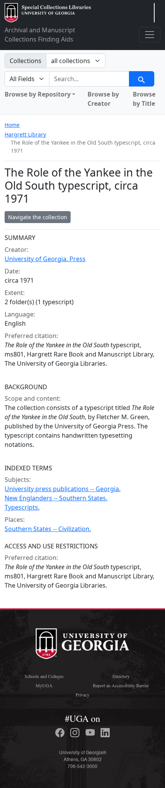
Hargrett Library (25, 134)
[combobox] (89, 79)
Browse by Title (144, 99)
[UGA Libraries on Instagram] (76, 732)
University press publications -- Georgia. (62, 489)
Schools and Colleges (44, 676)
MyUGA (44, 685)
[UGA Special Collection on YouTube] (91, 732)
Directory (121, 676)
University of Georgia (82, 643)
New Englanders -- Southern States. (56, 498)
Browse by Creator (103, 99)
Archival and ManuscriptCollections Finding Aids (40, 34)
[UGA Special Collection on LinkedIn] (105, 732)
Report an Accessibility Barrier (121, 685)
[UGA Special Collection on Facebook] (61, 732)
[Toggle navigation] (149, 34)
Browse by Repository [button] (38, 94)
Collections (25, 61)
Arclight (48, 12)
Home (12, 124)
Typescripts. (22, 507)
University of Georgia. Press (45, 259)
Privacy (82, 694)
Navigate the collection (37, 217)
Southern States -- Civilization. (48, 529)
